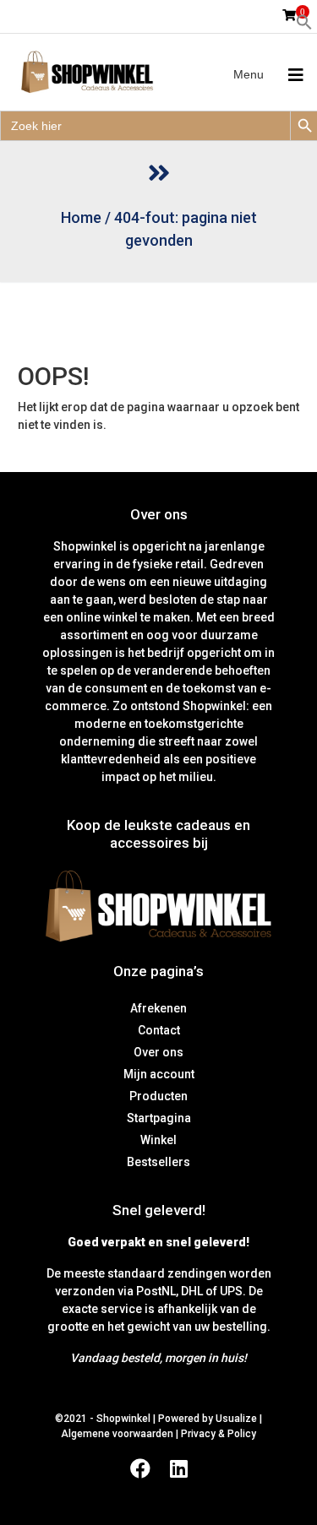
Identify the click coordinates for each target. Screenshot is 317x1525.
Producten (158, 1096)
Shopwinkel (124, 1419)
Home (81, 217)
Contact (159, 1030)
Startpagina (159, 1118)
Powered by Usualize (207, 1419)
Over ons (158, 1052)
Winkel (158, 1140)
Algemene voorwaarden (117, 1434)
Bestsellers (158, 1162)
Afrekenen (158, 1008)
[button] (304, 21)
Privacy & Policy (218, 1434)
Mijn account (158, 1074)
